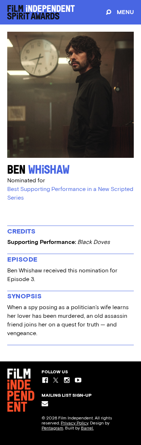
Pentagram (52, 428)
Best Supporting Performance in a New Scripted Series (70, 193)
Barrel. (87, 428)
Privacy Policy (74, 423)
